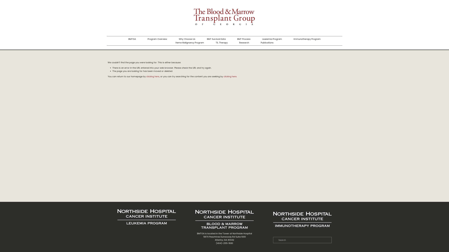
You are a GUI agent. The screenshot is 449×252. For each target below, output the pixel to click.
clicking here (152, 76)
